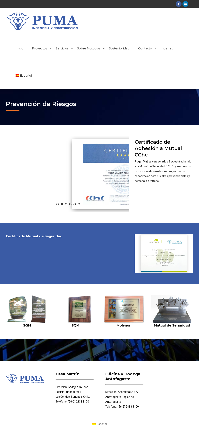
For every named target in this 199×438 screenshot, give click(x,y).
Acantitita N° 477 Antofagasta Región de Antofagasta (121, 396)
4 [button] (70, 204)
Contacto (145, 48)
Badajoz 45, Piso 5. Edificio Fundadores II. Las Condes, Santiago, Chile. (73, 391)
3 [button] (66, 204)
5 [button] (74, 204)
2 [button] (62, 204)
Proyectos (39, 48)
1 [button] (57, 204)
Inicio (19, 48)
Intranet (167, 48)
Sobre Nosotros (88, 48)
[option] (67, 174)
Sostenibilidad (119, 48)
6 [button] (79, 204)
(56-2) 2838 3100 (78, 401)
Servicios (62, 48)
